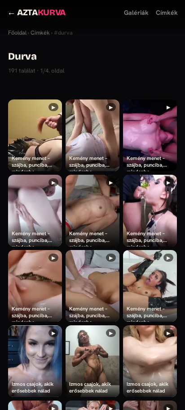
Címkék (167, 13)
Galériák (136, 13)
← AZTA (36, 12)
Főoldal (17, 32)
